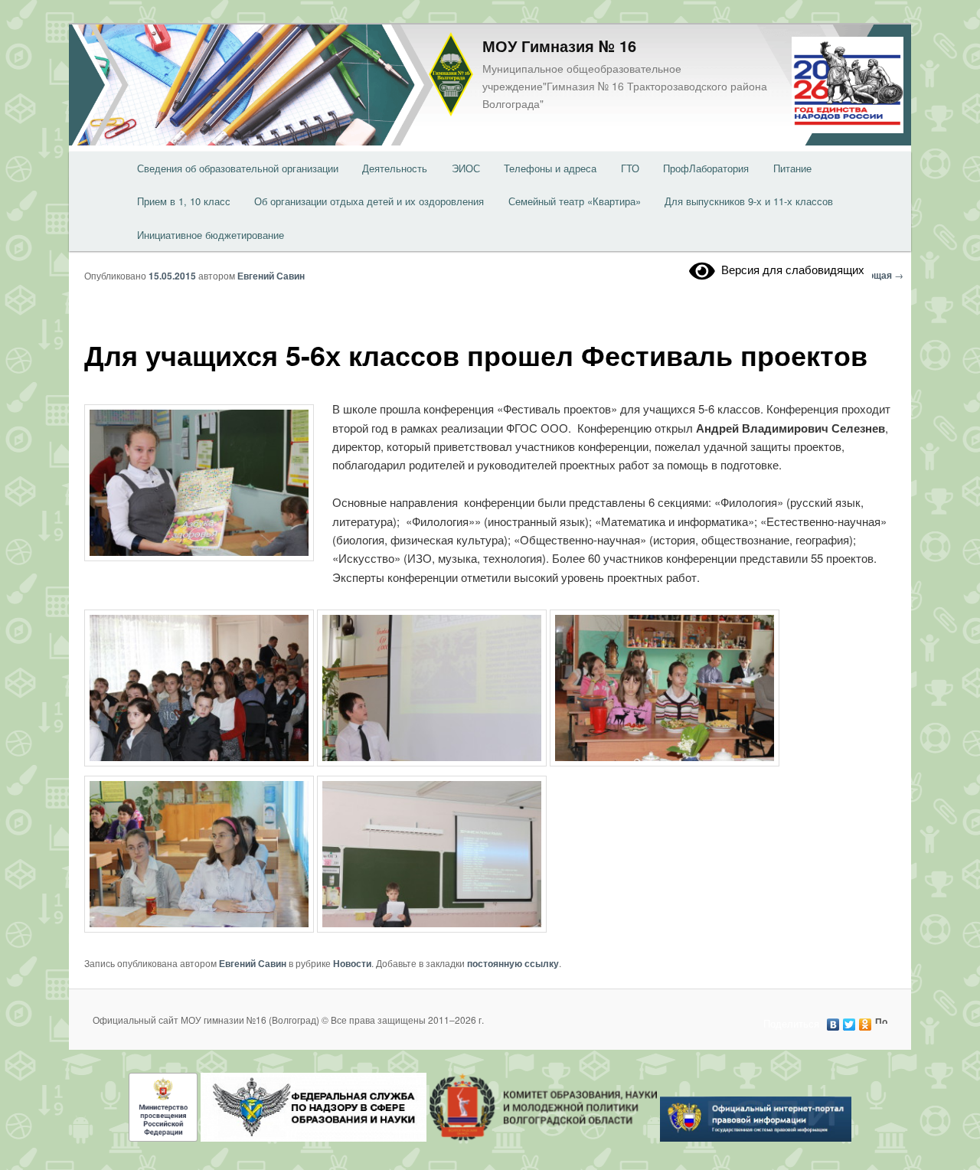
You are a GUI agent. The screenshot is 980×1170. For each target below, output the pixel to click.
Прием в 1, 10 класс (183, 201)
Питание (792, 168)
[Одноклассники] (866, 1021)
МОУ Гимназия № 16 (559, 45)
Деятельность (394, 168)
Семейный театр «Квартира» (574, 201)
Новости (352, 963)
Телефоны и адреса (550, 168)
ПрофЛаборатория (706, 168)
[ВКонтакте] (833, 1021)
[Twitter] (849, 1021)
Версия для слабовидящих (789, 269)
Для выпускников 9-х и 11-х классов (749, 201)
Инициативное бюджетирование (210, 234)
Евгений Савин (271, 276)
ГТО (630, 168)
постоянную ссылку (513, 963)
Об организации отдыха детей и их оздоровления (369, 201)
